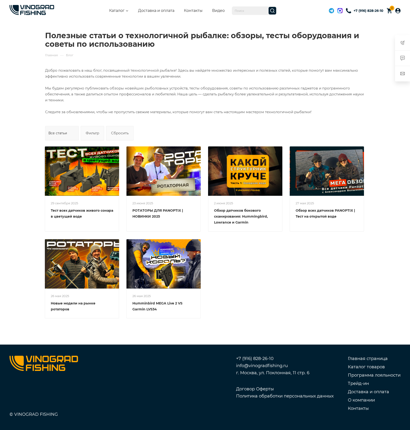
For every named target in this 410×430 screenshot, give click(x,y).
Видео (218, 10)
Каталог (117, 10)
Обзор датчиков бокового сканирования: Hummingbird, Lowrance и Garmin (241, 216)
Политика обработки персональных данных (285, 396)
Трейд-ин (358, 383)
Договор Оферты (255, 389)
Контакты (193, 10)
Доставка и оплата (156, 10)
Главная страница (368, 358)
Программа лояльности (374, 375)
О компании (361, 400)
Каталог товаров (366, 366)
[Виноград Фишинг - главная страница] (31, 11)
